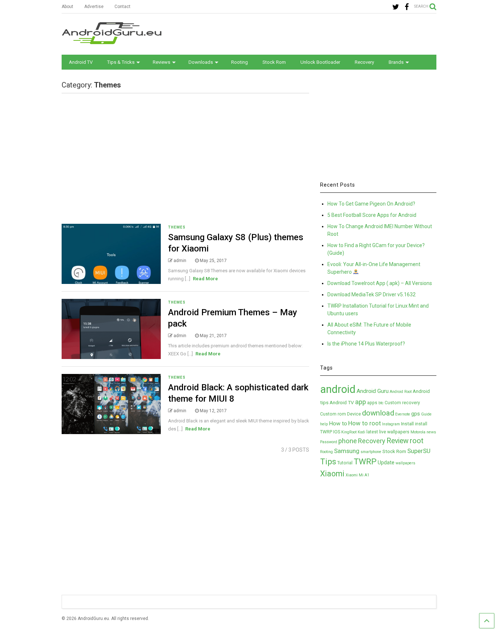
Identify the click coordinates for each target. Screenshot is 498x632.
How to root (364, 423)
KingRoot (349, 432)
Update (386, 462)
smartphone (371, 451)
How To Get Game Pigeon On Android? (371, 204)
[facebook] (407, 7)
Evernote (402, 414)
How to (338, 423)
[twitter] (395, 7)
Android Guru (373, 391)
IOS (336, 431)
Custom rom (333, 414)
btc (381, 403)
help (324, 424)
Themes (177, 227)
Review (397, 441)
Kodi (361, 432)
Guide (426, 414)
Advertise (94, 6)
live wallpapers (394, 431)
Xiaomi (332, 473)
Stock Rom (274, 62)
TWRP (365, 462)
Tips (328, 461)
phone (347, 441)
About (67, 6)
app (360, 402)
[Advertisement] (303, 33)
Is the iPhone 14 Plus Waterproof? (366, 344)
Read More (205, 278)
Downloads (200, 62)
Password (328, 442)
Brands (396, 62)
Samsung (346, 451)
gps (415, 413)
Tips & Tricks (121, 62)
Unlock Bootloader (320, 62)
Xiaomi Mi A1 (357, 475)
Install (407, 423)
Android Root (401, 391)
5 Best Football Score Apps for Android (371, 215)
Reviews (161, 62)
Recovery (364, 62)
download (378, 413)
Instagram (391, 424)
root (417, 441)
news (431, 432)
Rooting (239, 62)
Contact (122, 6)
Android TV (81, 62)
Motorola (418, 432)
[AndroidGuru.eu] (112, 40)
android (337, 389)
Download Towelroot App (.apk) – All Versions (379, 283)
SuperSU (419, 451)
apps (372, 402)
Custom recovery (402, 402)
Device (354, 414)
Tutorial (345, 462)
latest (372, 431)
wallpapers (405, 463)
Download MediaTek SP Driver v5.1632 (371, 294)
